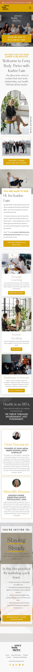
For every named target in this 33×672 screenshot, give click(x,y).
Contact (8, 657)
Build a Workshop (16, 390)
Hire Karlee (16, 349)
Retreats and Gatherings (20, 657)
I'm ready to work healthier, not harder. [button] (16, 162)
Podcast (25, 655)
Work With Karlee (16, 655)
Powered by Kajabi (16, 667)
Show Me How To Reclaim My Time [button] (16, 38)
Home (7, 655)
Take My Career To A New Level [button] (16, 244)
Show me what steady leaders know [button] (16, 618)
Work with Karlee (16, 293)
